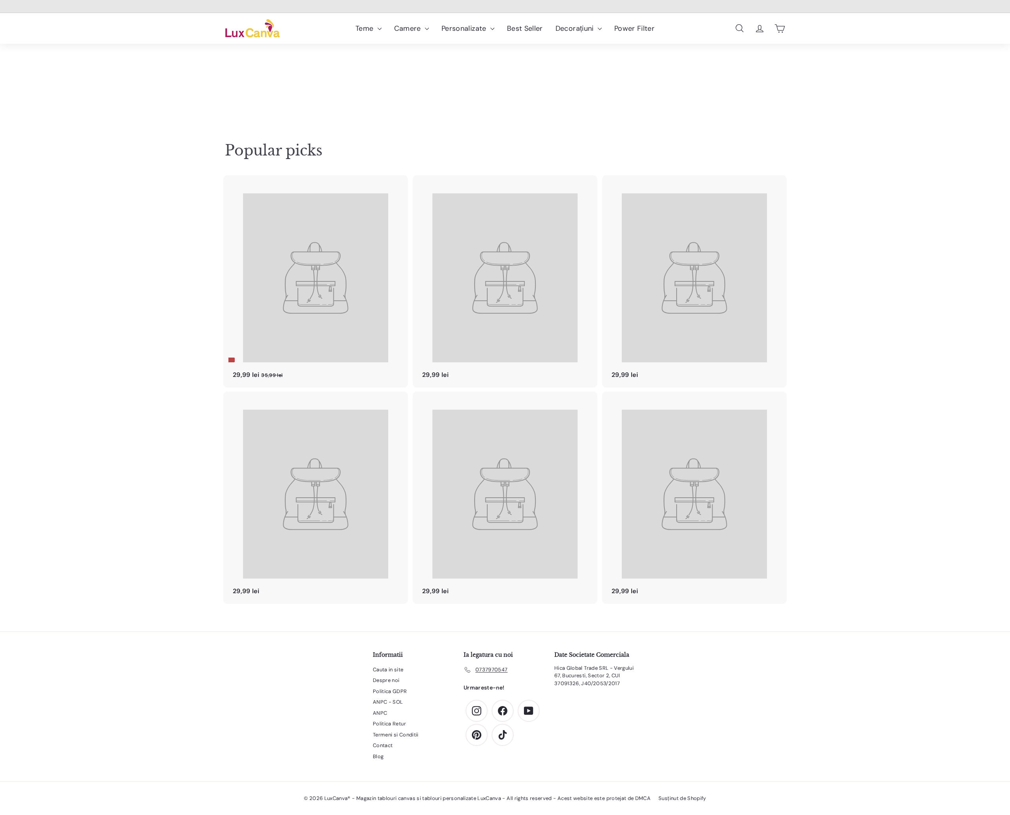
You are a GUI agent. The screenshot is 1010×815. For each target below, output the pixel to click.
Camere (408, 28)
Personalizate (464, 28)
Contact (383, 745)
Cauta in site (388, 669)
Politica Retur (389, 723)
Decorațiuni (576, 28)
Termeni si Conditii (396, 734)
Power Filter (634, 28)
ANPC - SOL (388, 702)
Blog (378, 756)
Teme (365, 28)
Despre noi (386, 680)
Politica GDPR (390, 691)
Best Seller (525, 28)
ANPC (380, 713)
